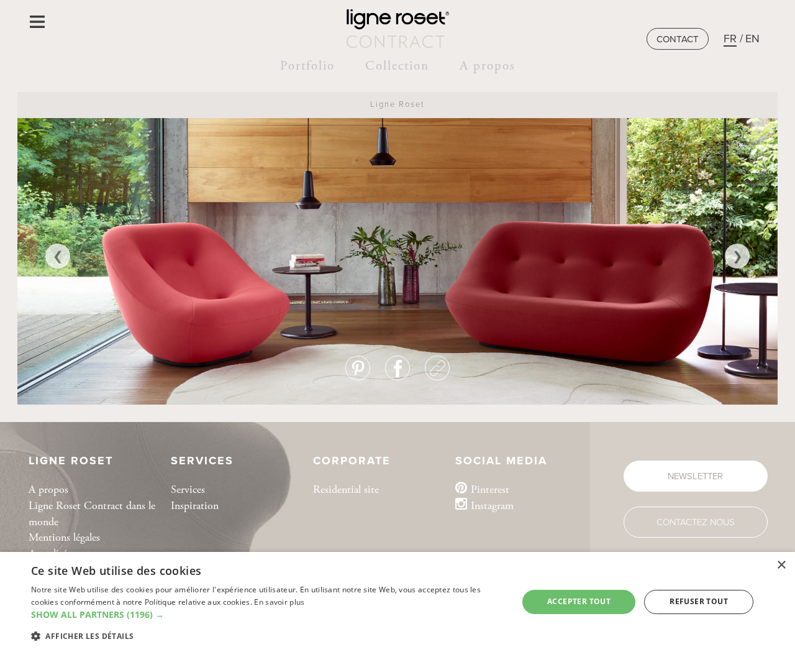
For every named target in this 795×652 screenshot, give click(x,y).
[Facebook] (397, 368)
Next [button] (737, 256)
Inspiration (195, 505)
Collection (397, 66)
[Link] (437, 368)
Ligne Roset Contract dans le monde (92, 513)
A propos (488, 66)
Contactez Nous (695, 522)
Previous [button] (57, 256)
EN (752, 38)
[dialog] (397, 602)
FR (730, 38)
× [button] (781, 565)
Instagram (492, 505)
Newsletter (695, 476)
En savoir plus (279, 602)
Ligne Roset (397, 104)
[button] (267, 614)
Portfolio (307, 66)
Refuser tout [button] (699, 601)
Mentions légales (64, 537)
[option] (397, 256)
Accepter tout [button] (579, 601)
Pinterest (490, 489)
